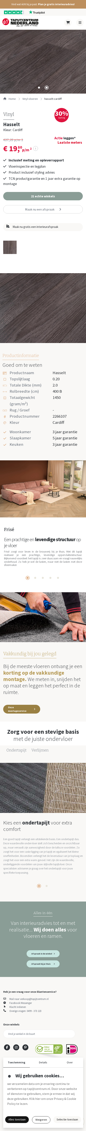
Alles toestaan (17, 1119)
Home (12, 99)
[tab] (39, 88)
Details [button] (43, 1062)
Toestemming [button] (16, 1062)
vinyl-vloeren (30, 99)
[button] (43, 4)
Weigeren (41, 1119)
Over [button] (70, 1062)
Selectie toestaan (67, 1119)
